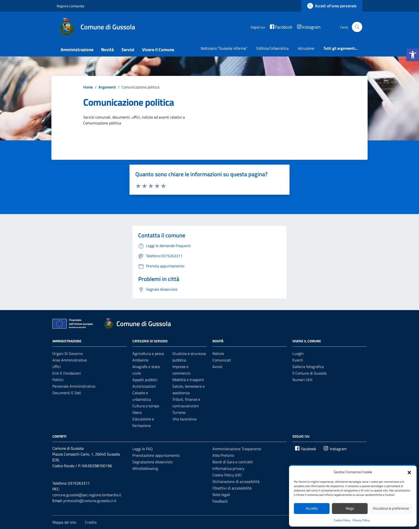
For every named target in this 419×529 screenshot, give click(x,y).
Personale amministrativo (73, 386)
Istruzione (306, 48)
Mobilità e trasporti (188, 380)
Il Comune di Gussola (309, 373)
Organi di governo (67, 353)
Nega (350, 508)
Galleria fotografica (308, 366)
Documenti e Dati (66, 393)
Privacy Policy (361, 520)
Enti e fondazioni (66, 373)
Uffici (56, 366)
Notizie (218, 353)
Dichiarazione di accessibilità (235, 481)
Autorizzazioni (144, 386)
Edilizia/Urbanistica (273, 48)
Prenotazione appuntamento (155, 455)
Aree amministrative (69, 360)
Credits (91, 522)
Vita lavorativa (184, 419)
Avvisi (217, 366)
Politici (58, 380)
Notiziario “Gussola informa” (224, 48)
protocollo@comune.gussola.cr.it (89, 501)
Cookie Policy (342, 520)
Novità (107, 49)
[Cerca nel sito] (357, 27)
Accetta (312, 508)
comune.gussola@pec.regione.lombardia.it (86, 495)
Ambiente (140, 360)
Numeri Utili (302, 380)
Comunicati (221, 360)
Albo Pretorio (223, 455)
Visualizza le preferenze (391, 508)
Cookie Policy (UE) (227, 475)
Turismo (178, 412)
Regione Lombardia (70, 5)
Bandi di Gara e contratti (232, 462)
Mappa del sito (64, 522)
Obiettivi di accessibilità (231, 488)
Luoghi (298, 353)
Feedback (220, 501)
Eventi (297, 360)
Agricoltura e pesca (148, 353)
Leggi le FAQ (142, 449)
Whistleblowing (145, 468)
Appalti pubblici (145, 380)
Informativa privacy (228, 468)
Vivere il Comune (158, 49)
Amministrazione (77, 49)
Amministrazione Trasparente (236, 449)
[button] (412, 54)
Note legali (221, 494)
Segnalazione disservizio (152, 462)
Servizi (127, 49)
